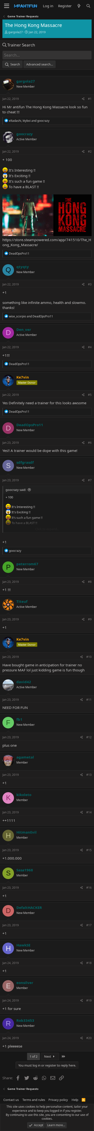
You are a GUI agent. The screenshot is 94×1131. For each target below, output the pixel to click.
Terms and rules (33, 1100)
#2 (90, 151)
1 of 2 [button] (33, 1056)
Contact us (11, 1100)
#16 (89, 888)
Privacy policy (58, 1100)
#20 (89, 1038)
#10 (89, 657)
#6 (90, 443)
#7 (90, 480)
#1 (90, 99)
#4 (90, 347)
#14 (89, 812)
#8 (90, 582)
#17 (89, 925)
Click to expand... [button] (47, 529)
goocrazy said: (16, 490)
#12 (89, 737)
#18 (89, 963)
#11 (89, 700)
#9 (90, 619)
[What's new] (78, 5)
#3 (90, 284)
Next (48, 1056)
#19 (89, 1000)
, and (29, 121)
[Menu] (6, 6)
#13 (89, 775)
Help (75, 1100)
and (31, 316)
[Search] (88, 5)
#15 (89, 850)
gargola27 (15, 32)
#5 (90, 395)
